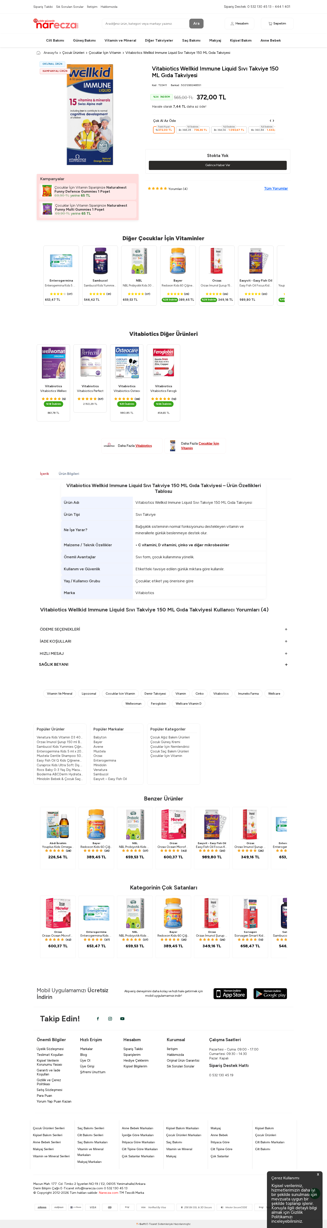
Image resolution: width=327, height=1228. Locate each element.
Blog (83, 1055)
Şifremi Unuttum (92, 1072)
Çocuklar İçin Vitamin (105, 52)
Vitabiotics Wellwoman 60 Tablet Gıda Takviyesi (53, 391)
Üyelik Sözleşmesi (50, 1049)
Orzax (217, 280)
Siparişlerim (132, 1055)
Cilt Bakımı (55, 40)
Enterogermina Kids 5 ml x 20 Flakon (60, 751)
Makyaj (215, 40)
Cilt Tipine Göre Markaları (140, 1149)
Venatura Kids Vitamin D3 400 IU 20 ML (60, 737)
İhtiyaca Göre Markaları (138, 1142)
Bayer (178, 280)
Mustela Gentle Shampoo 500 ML (60, 756)
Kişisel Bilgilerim (135, 1066)
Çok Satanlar (220, 1156)
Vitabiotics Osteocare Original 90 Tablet (127, 391)
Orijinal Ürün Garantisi (183, 1061)
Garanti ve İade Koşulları (48, 1072)
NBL (139, 280)
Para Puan (44, 1096)
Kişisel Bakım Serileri (47, 1135)
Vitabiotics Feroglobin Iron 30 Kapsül (163, 391)
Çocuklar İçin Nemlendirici (169, 747)
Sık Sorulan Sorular (70, 7)
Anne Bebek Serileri (47, 1142)
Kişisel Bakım (241, 40)
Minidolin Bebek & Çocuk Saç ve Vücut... (60, 779)
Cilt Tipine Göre (221, 1149)
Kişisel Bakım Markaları (182, 1128)
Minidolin (100, 765)
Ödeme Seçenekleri (60, 629)
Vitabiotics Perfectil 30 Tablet (90, 391)
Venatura (100, 770)
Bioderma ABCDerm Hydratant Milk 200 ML (60, 774)
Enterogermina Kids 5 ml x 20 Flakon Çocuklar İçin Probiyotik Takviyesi (61, 285)
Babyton (100, 737)
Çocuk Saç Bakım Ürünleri (169, 751)
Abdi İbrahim (58, 843)
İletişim (92, 7)
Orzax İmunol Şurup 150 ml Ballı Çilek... (60, 742)
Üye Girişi (87, 1066)
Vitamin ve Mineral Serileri (51, 1156)
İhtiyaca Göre (220, 1142)
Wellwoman (133, 703)
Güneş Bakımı (84, 40)
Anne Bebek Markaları (137, 1128)
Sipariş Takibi (43, 7)
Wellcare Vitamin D (189, 703)
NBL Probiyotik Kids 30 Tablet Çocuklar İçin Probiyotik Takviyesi (139, 285)
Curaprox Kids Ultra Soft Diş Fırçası (60, 765)
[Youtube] (122, 1018)
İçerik (44, 474)
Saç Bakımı (191, 40)
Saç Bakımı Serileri (90, 1128)
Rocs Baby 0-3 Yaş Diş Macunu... (60, 770)
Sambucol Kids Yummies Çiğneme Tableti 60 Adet (100, 285)
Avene (98, 747)
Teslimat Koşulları (50, 1055)
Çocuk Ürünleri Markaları (183, 1135)
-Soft (141, 1224)
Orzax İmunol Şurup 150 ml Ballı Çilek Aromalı (217, 285)
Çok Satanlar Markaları (138, 1156)
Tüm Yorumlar (276, 188)
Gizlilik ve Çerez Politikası (49, 1082)
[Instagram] (110, 1018)
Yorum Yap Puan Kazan (54, 1101)
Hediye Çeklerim (136, 1061)
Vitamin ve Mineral (120, 40)
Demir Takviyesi (155, 693)
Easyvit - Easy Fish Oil (256, 280)
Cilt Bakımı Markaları (270, 1142)
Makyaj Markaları (89, 1161)
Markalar (86, 1049)
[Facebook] (97, 1018)
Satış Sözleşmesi (49, 1090)
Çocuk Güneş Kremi (165, 742)
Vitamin (181, 693)
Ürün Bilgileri (69, 474)
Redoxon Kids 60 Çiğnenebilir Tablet (178, 285)
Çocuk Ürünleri (73, 52)
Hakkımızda (109, 7)
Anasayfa (51, 52)
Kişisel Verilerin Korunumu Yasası (49, 1063)
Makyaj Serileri (43, 1149)
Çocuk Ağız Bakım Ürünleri (170, 737)
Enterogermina (61, 280)
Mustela (99, 751)
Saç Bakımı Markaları (92, 1142)
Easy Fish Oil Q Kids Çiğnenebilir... (60, 760)
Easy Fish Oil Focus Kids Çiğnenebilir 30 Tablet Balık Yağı (256, 285)
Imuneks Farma (248, 693)
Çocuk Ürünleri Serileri (49, 1128)
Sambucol (100, 280)
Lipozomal (89, 693)
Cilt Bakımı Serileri (90, 1135)
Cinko (200, 693)
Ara (196, 23)
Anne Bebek (270, 40)
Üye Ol (85, 1061)
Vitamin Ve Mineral (59, 693)
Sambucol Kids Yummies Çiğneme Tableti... (60, 747)
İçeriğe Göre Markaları (138, 1135)
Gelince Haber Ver (217, 165)
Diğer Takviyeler (159, 40)
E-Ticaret (151, 1224)
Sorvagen (250, 932)
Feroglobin (158, 703)
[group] (88, 114)
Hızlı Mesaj (52, 653)
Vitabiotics (53, 386)
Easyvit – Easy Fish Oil (110, 779)
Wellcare (274, 693)
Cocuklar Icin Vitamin (120, 693)
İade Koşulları (55, 641)
